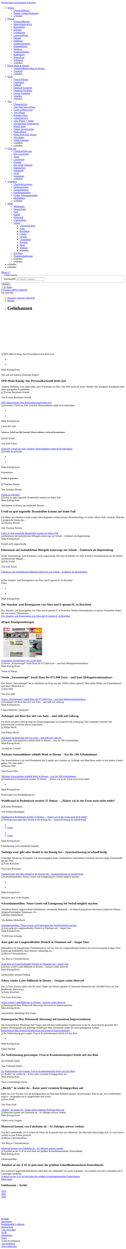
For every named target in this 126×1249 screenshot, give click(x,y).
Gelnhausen (19, 32)
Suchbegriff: (10, 279)
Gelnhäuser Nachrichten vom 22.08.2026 (21, 660)
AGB (16, 173)
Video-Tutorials (21, 140)
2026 (3, 1196)
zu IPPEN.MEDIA (18, 290)
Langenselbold (21, 35)
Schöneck (18, 60)
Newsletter (19, 137)
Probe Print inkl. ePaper (25, 134)
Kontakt (17, 162)
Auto (22, 228)
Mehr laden (6, 1179)
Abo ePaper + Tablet (24, 121)
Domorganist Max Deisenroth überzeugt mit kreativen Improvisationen (35, 1030)
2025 (3, 1194)
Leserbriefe (19, 159)
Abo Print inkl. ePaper (24, 107)
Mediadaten (19, 198)
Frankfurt (18, 71)
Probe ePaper (20, 132)
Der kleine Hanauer (23, 165)
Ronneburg (19, 57)
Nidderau (18, 41)
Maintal (17, 38)
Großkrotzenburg (22, 43)
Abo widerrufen (9, 1246)
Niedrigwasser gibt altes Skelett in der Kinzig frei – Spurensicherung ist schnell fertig (42, 874)
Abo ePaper (19, 112)
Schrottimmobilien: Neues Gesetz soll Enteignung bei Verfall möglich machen (39, 925)
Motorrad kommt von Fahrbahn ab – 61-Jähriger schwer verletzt (32, 1148)
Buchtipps (25, 231)
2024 (3, 1191)
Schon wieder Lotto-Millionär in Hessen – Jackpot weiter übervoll (33, 1002)
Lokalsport (19, 82)
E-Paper (5, 290)
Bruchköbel (19, 27)
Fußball (17, 85)
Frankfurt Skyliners (23, 90)
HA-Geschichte (21, 154)
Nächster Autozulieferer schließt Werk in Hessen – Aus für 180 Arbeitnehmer (38, 776)
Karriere (24, 242)
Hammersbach (21, 46)
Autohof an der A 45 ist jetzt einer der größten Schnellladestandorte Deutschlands (40, 1176)
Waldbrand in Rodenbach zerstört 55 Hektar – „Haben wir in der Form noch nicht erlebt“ (44, 817)
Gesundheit (25, 239)
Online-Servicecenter (24, 129)
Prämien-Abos (21, 115)
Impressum (19, 176)
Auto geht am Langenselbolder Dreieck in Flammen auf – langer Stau (35, 964)
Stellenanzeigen (21, 187)
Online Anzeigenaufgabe (26, 195)
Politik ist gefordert (10, 494)
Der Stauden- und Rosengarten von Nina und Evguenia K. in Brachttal (35, 616)
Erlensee (18, 30)
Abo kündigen (8, 1243)
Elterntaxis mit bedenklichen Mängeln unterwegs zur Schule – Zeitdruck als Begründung (44, 572)
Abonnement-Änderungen (26, 123)
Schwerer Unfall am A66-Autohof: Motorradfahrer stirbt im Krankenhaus (36, 448)
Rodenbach (19, 54)
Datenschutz (20, 167)
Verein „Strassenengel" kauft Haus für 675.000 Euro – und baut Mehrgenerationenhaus (43, 699)
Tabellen (18, 96)
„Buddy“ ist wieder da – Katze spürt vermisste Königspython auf (32, 1109)
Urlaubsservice (21, 118)
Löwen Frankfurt (22, 93)
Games (23, 234)
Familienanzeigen (22, 192)
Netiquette (19, 170)
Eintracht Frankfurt (23, 87)
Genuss (23, 236)
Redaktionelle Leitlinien (12, 1224)
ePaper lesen (20, 126)
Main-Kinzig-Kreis (23, 24)
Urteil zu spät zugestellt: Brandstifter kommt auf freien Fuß (29, 533)
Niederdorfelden (21, 52)
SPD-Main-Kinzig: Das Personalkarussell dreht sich (26, 402)
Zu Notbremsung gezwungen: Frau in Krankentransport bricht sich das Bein (38, 1071)
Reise (22, 245)
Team (16, 156)
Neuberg (18, 49)
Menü (4, 272)
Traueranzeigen (21, 190)
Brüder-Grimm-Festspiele (26, 13)
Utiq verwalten (8, 1229)
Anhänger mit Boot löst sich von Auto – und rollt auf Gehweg (31, 737)
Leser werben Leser (23, 110)
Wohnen (24, 247)
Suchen (5, 284)
